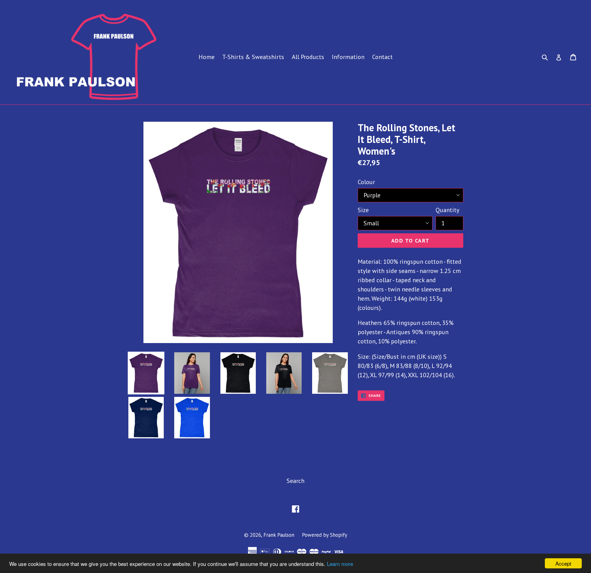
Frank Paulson (278, 535)
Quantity (447, 210)
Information (348, 57)
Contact (382, 57)
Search (295, 481)
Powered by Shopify (324, 535)
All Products (308, 57)
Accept (563, 563)
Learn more (340, 563)
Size (363, 210)
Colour (366, 182)
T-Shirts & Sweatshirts (253, 57)
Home (207, 57)
